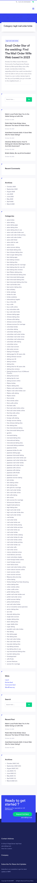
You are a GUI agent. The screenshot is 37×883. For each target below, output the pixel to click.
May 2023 (10, 199)
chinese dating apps (13, 314)
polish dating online (13, 592)
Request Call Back (22, 814)
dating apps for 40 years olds (16, 354)
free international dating (14, 428)
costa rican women (13, 346)
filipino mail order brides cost (16, 390)
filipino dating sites (13, 385)
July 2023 (10, 194)
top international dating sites (16, 651)
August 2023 (11, 191)
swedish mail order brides (15, 629)
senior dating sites (12, 609)
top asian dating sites (13, 644)
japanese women (12, 475)
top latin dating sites (13, 654)
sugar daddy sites (12, 624)
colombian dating (12, 329)
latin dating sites (12, 485)
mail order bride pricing (14, 525)
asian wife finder (12, 240)
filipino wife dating (13, 393)
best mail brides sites (13, 284)
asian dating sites (12, 227)
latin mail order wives (14, 492)
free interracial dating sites (15, 430)
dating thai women (13, 376)
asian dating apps (12, 225)
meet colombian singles (14, 557)
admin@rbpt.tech (26, 817)
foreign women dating (14, 420)
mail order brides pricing (14, 542)
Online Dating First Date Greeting (18, 582)
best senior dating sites (14, 287)
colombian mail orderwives (15, 339)
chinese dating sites (13, 317)
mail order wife (12, 547)
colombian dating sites (14, 332)
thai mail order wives (13, 641)
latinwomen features (13, 502)
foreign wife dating (13, 418)
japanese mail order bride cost (16, 457)
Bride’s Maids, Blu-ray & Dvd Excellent (18, 153)
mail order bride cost (13, 522)
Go (29, 99)
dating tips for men (13, 378)
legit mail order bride (12, 41)
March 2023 (10, 204)
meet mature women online (16, 569)
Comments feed (10, 685)
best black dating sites (14, 250)
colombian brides (12, 327)
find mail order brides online (16, 410)
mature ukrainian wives (14, 552)
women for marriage (13, 664)
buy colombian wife (13, 309)
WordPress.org (10, 687)
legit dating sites (12, 507)
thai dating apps (12, 634)
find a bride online (12, 400)
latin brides (10, 480)
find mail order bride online (15, 408)
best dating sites (12, 262)
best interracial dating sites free (17, 282)
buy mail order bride (13, 312)
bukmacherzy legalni (13, 299)
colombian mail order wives (15, 336)
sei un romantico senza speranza (17, 607)
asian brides (10, 220)
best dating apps (12, 257)
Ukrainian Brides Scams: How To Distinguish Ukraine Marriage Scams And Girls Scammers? (17, 144)
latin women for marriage (15, 500)
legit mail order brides (14, 515)
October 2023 (11, 186)
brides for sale (11, 294)
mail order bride (12, 520)
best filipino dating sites (14, 272)
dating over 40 (11, 359)
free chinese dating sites (14, 423)
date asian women (12, 349)
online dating (11, 579)
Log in (7, 680)
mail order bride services (15, 527)
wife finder (10, 659)
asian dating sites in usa (14, 230)
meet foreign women (13, 562)
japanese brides (12, 448)
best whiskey (11, 289)
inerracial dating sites (13, 438)
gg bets (9, 433)
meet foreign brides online (15, 559)
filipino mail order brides (14, 388)
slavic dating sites (12, 621)
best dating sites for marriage (16, 264)
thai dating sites (12, 636)
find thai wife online (13, 413)
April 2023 (10, 201)
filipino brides (11, 383)
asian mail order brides (14, 237)
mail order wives (12, 549)
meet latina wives (12, 564)
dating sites (10, 364)
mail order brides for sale (15, 537)
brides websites (12, 297)
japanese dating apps (13, 453)
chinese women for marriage (16, 324)
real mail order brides (13, 604)
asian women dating (13, 247)
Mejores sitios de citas (14, 577)
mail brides (10, 517)
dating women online (13, 380)
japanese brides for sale (14, 450)
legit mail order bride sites (15, 512)
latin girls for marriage (14, 487)
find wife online (12, 415)
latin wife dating (12, 495)
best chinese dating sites (15, 252)
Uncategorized (11, 656)
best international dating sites (16, 274)
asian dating (10, 222)
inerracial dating (12, 435)
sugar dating (11, 626)
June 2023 (10, 196)
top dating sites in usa (14, 649)
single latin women (13, 616)
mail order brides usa (13, 544)
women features (12, 661)
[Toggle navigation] (33, 8)
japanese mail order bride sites (16, 460)
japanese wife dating (13, 470)
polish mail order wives (14, 597)
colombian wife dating (14, 341)
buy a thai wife (11, 302)
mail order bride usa (13, 530)
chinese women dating (14, 322)
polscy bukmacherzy (13, 602)
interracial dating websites (15, 445)
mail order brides (12, 532)
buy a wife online (12, 307)
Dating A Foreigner (13, 351)
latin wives (10, 497)
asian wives (10, 245)
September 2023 (12, 189)
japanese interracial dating (15, 455)
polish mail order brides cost (16, 594)
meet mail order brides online (16, 567)
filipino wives (11, 395)
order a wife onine (12, 589)
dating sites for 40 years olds (16, 366)
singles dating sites (13, 619)
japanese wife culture (14, 467)
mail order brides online (14, 539)
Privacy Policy (29, 880)
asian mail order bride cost (15, 232)
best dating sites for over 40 (16, 267)
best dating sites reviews (15, 269)
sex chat (9, 612)
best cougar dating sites (14, 255)
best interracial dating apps (15, 277)
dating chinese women (14, 356)
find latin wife (11, 405)
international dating (13, 440)
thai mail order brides (13, 639)
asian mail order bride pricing (16, 235)
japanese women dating (14, 477)
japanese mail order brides (15, 462)
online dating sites (12, 584)
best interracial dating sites (15, 279)
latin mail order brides (14, 490)
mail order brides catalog (15, 534)
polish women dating (13, 599)
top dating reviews (13, 646)
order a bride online (13, 587)
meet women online (13, 572)
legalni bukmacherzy (13, 505)
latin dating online (12, 482)
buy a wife (10, 304)
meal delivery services (14, 554)
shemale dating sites (13, 614)
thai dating (10, 631)
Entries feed (9, 682)
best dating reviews (13, 259)
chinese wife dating (13, 319)
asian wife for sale (12, 242)
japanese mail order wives (15, 465)
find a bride (10, 398)
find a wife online (12, 403)
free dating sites (12, 425)
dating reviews (11, 361)
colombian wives (12, 344)
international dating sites (15, 443)
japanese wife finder (13, 472)
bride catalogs (11, 292)
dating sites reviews (13, 369)
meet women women (14, 574)
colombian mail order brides (16, 334)
